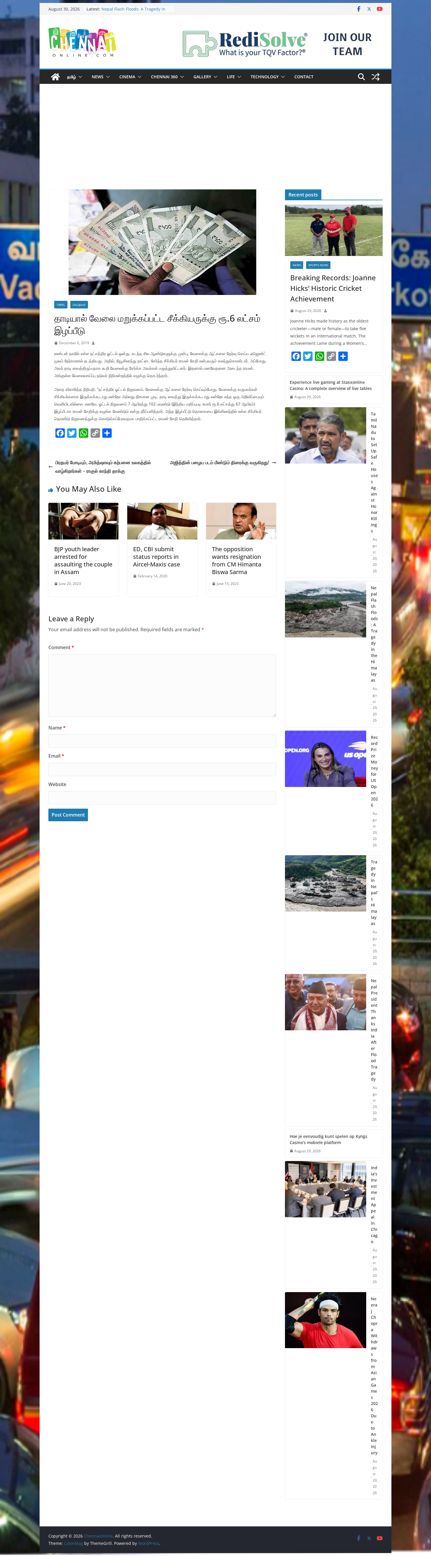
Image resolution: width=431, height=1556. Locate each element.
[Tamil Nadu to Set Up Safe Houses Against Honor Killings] (325, 492)
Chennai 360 (164, 76)
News (97, 76)
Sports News (318, 265)
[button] (79, 77)
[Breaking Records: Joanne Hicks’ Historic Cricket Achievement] (334, 230)
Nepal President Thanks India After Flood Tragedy (374, 1030)
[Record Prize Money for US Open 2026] (325, 791)
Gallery (202, 76)
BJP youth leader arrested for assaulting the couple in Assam (83, 560)
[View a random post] (376, 77)
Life (231, 76)
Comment (61, 647)
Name (57, 727)
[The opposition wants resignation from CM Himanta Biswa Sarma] (241, 507)
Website (57, 784)
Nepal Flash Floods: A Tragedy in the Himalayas (374, 634)
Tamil (61, 305)
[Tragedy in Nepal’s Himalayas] (325, 912)
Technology (265, 76)
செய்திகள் (79, 305)
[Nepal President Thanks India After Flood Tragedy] (325, 1050)
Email (56, 756)
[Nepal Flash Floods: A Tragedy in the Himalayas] (325, 654)
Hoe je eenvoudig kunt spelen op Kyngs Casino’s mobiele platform (328, 1139)
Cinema (127, 76)
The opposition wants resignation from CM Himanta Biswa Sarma (236, 560)
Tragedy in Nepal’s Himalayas (374, 892)
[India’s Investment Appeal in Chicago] (325, 1225)
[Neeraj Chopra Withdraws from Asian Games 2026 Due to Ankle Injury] (325, 1396)
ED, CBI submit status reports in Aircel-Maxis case (156, 556)
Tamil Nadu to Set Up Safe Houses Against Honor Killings (135, 12)
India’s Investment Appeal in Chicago (374, 1204)
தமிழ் (71, 76)
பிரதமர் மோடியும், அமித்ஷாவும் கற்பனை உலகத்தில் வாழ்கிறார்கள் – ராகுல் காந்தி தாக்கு (103, 466)
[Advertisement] (215, 145)
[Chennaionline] (55, 77)
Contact (303, 76)
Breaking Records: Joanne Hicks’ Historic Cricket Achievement (333, 288)
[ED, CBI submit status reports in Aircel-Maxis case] (162, 507)
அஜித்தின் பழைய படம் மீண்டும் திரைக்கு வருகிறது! (219, 462)
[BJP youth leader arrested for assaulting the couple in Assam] (83, 507)
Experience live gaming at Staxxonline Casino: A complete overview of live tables (331, 385)
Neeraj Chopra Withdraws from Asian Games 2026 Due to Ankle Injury (374, 1375)
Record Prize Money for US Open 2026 (374, 771)
